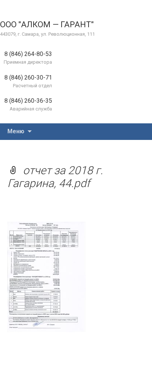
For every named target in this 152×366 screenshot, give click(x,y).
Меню (15, 131)
